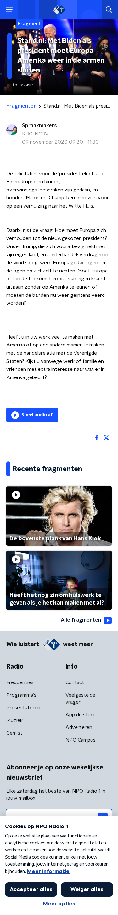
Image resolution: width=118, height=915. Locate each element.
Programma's (21, 695)
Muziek (14, 720)
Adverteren (78, 727)
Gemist (14, 733)
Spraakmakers (39, 125)
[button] (9, 10)
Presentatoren (23, 707)
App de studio (81, 714)
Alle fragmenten (81, 620)
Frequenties (20, 682)
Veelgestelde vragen (80, 699)
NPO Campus (80, 740)
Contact (74, 682)
